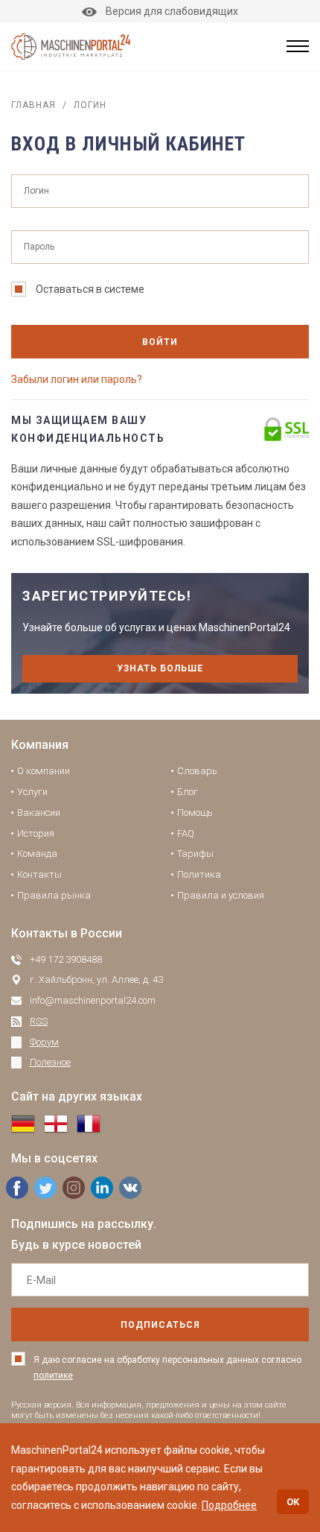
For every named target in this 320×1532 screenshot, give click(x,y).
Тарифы (195, 853)
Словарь (197, 770)
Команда (37, 853)
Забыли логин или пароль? (76, 379)
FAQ (185, 833)
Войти (160, 342)
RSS (39, 1021)
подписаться (160, 1325)
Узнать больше (160, 668)
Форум (44, 1042)
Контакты (39, 874)
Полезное (50, 1062)
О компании (43, 770)
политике (53, 1375)
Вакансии (38, 812)
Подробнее (229, 1505)
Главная (33, 105)
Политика (199, 874)
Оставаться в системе (90, 289)
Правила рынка (54, 895)
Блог (187, 791)
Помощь (195, 812)
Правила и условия (220, 895)
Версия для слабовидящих (172, 11)
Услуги (32, 791)
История (35, 833)
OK (293, 1501)
